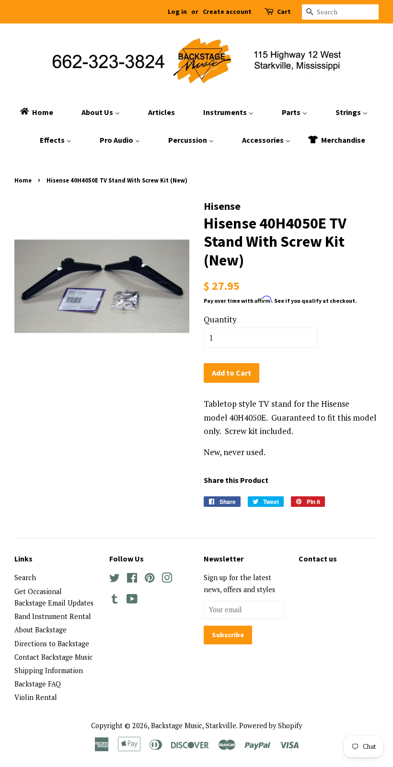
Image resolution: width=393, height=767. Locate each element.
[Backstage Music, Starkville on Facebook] (132, 579)
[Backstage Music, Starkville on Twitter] (114, 579)
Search (25, 577)
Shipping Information (48, 670)
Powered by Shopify (270, 725)
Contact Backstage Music (53, 657)
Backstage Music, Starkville (193, 725)
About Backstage (40, 629)
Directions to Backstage (51, 643)
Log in (177, 11)
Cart (284, 11)
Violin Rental (35, 697)
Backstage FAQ (37, 683)
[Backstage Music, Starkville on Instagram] (167, 579)
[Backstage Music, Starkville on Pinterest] (149, 579)
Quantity (220, 319)
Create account (227, 11)
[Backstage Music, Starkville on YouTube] (132, 600)
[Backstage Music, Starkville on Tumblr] (114, 600)
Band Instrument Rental (52, 616)
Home (23, 180)
